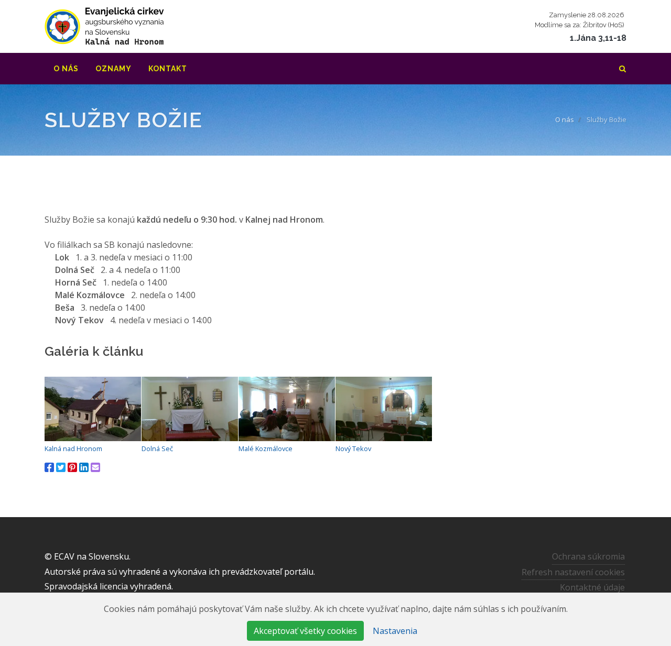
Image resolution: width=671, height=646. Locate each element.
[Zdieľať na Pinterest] (72, 467)
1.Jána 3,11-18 (598, 38)
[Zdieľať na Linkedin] (84, 467)
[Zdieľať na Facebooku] (49, 467)
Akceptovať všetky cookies (305, 631)
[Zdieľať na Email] (95, 467)
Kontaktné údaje (592, 587)
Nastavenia (395, 631)
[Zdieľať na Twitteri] (61, 467)
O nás (564, 119)
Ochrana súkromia (588, 556)
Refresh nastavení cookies (573, 572)
